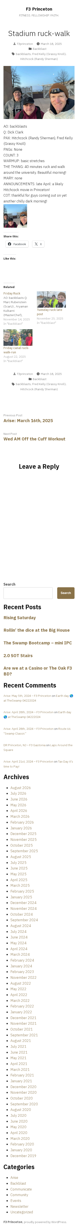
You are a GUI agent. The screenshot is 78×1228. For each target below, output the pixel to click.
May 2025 (18, 874)
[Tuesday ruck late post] (51, 299)
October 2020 (21, 1098)
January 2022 (21, 1012)
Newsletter (19, 1206)
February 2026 (22, 822)
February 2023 (22, 971)
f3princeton (25, 44)
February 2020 (22, 1144)
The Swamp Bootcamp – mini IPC (37, 643)
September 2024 (24, 920)
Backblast (39, 49)
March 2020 (20, 1138)
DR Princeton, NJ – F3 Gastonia (24, 745)
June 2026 (19, 799)
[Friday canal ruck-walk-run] (17, 337)
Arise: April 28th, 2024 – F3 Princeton (28, 712)
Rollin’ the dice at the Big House (36, 630)
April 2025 (18, 879)
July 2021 (18, 1046)
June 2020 (19, 1121)
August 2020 (20, 1109)
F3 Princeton (39, 9)
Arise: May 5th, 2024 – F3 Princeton (27, 696)
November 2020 (23, 1092)
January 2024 (21, 966)
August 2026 (20, 787)
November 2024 (23, 908)
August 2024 (20, 925)
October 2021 (21, 1029)
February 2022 (22, 1006)
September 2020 (24, 1104)
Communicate (21, 1189)
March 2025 (20, 885)
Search (9, 584)
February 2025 (22, 891)
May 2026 (18, 805)
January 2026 (21, 828)
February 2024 (22, 960)
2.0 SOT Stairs (18, 655)
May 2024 (18, 943)
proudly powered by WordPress (45, 1222)
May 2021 (18, 1058)
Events (15, 1200)
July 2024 (18, 931)
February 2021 (22, 1075)
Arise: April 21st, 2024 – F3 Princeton (28, 761)
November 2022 (23, 977)
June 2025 (19, 868)
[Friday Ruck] (20, 308)
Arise (14, 1177)
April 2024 (18, 948)
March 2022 (20, 1000)
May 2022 (18, 989)
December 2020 (23, 1086)
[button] (15, 216)
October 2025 (21, 845)
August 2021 (20, 1040)
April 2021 (18, 1063)
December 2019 (23, 1155)
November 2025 (23, 839)
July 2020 (18, 1115)
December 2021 (23, 1017)
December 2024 (23, 902)
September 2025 (24, 851)
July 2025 (18, 862)
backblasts (23, 54)
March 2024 (20, 954)
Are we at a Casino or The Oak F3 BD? (37, 671)
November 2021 (23, 1023)
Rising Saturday (19, 617)
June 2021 (19, 1052)
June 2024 (19, 937)
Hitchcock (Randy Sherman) (39, 59)
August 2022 (20, 983)
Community (19, 1194)
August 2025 (20, 856)
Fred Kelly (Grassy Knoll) (49, 54)
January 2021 (21, 1081)
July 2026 (18, 793)
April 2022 (18, 994)
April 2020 (18, 1132)
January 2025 (21, 897)
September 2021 (24, 1035)
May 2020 (18, 1127)
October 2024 (21, 914)
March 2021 (20, 1069)
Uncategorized (21, 1212)
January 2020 (21, 1150)
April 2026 (18, 810)
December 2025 (23, 833)
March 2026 (20, 816)
